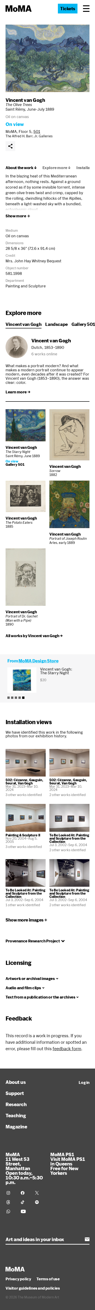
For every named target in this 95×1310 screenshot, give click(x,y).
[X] (39, 1193)
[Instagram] (11, 1193)
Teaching (16, 1115)
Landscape (56, 324)
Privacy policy (18, 1279)
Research (16, 1104)
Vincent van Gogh (25, 100)
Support (15, 1093)
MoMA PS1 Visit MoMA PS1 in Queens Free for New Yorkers (67, 1164)
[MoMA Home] (19, 8)
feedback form (67, 1048)
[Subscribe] (87, 1239)
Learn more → (18, 392)
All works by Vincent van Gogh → (34, 636)
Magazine (16, 1126)
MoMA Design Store (38, 660)
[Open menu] (86, 8)
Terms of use (47, 1279)
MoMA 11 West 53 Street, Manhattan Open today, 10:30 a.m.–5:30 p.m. (24, 1168)
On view (15, 124)
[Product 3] (16, 698)
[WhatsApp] (11, 1211)
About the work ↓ (21, 168)
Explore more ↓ (56, 168)
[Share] (10, 146)
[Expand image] (47, 58)
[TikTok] (25, 1202)
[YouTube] (25, 1211)
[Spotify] (39, 1202)
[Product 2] (12, 698)
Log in (84, 1082)
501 (36, 131)
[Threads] (11, 1202)
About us (16, 1082)
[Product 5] (23, 698)
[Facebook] (25, 1193)
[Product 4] (19, 698)
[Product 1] (8, 698)
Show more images (25, 920)
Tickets (67, 8)
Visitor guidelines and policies (33, 1288)
